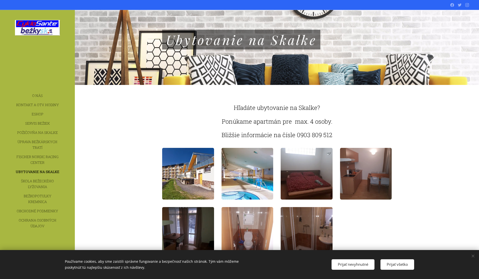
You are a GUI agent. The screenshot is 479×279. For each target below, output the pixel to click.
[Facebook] (452, 5)
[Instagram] (467, 5)
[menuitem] (37, 95)
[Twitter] (460, 5)
